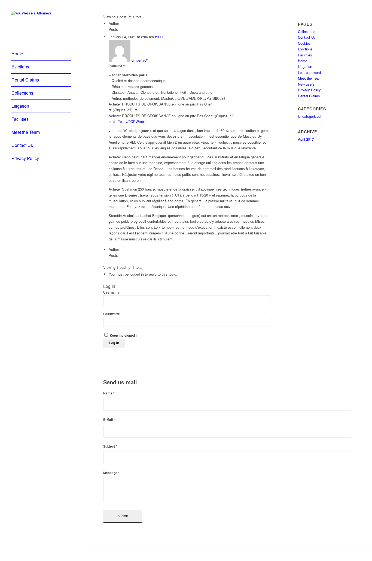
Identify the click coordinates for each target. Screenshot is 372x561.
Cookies (304, 43)
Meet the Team (310, 78)
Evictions (305, 49)
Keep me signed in (124, 335)
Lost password (309, 72)
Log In (114, 343)
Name (109, 393)
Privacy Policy (309, 89)
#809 (159, 36)
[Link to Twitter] (339, 554)
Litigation (305, 66)
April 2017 (306, 139)
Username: (112, 292)
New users (306, 84)
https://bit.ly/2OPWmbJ (127, 121)
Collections (306, 31)
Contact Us (307, 37)
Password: (111, 314)
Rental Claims (309, 95)
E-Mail (109, 419)
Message (111, 472)
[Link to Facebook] (331, 554)
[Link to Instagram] (347, 554)
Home (302, 60)
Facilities (305, 55)
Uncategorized (309, 116)
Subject (110, 446)
